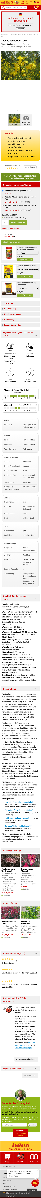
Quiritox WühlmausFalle (26, 266)
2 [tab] (17, 111)
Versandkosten (7, 236)
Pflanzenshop (13, 34)
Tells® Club (20, 1162)
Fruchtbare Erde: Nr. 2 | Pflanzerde (26, 284)
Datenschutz (7, 1180)
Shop (7, 1162)
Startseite (4, 34)
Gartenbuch (34, 1162)
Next (37, 860)
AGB (4, 1183)
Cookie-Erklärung (9, 1186)
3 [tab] (20, 111)
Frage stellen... (30, 1076)
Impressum (7, 1177)
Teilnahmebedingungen (23, 1048)
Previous (4, 860)
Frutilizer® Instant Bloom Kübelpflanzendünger (27, 248)
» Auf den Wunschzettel (10, 228)
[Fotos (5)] (14, 120)
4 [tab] (23, 111)
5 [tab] (26, 111)
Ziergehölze (22, 34)
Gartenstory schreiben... (26, 1059)
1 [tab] (15, 111)
